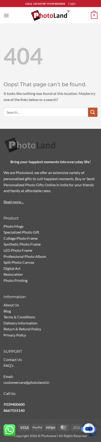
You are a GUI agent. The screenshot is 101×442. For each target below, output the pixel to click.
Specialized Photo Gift (21, 232)
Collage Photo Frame (21, 238)
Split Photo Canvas (19, 262)
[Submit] (92, 112)
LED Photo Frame (18, 250)
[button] (6, 15)
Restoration (13, 274)
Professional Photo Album (25, 256)
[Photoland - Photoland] (50, 15)
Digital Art (12, 268)
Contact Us (13, 359)
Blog (7, 311)
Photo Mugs (13, 226)
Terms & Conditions (19, 317)
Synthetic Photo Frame (22, 244)
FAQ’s (8, 365)
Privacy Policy (15, 335)
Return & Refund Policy (22, 329)
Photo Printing (15, 280)
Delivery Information (20, 323)
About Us (11, 305)
